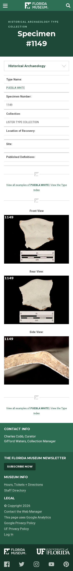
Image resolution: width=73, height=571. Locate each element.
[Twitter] (21, 564)
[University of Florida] (53, 552)
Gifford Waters (15, 441)
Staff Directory (15, 490)
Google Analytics (38, 517)
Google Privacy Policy (19, 523)
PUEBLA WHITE (15, 87)
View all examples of (27, 184)
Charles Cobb (13, 436)
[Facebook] (7, 564)
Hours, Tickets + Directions (23, 484)
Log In (8, 534)
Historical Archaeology (26, 66)
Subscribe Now (20, 466)
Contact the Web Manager (23, 511)
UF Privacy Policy (16, 529)
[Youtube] (51, 564)
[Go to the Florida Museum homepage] (36, 5)
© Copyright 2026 (17, 506)
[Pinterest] (66, 564)
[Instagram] (36, 564)
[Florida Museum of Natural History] (20, 552)
